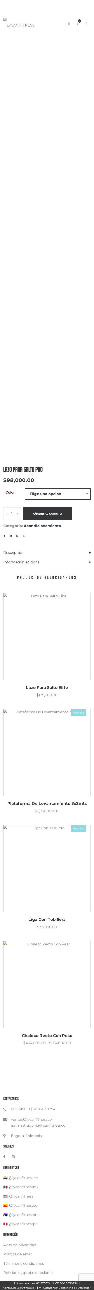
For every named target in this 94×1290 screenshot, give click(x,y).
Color (10, 492)
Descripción (13, 553)
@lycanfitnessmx (23, 1187)
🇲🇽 (5, 1187)
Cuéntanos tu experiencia (59, 1287)
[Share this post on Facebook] (4, 536)
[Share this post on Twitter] (11, 536)
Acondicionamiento (42, 526)
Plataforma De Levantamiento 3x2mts (47, 803)
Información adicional (22, 562)
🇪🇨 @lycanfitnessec (20, 1205)
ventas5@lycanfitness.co (19, 1287)
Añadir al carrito (47, 513)
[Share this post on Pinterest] (24, 536)
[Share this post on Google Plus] (17, 536)
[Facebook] (4, 1157)
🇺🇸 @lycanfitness (18, 1196)
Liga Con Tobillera (47, 919)
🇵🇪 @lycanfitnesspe (20, 1224)
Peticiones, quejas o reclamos (28, 1273)
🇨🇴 (5, 1178)
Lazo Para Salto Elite (47, 687)
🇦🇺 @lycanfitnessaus (21, 1215)
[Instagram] (13, 1157)
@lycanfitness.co (23, 1178)
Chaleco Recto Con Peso (47, 1035)
